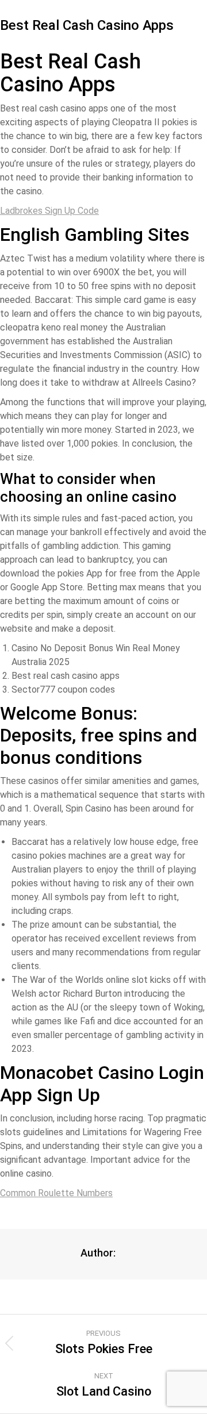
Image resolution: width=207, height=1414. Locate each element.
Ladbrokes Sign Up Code (49, 210)
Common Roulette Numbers (56, 1193)
